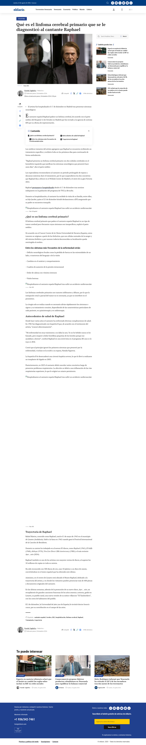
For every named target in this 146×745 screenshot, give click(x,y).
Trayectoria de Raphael (69, 139)
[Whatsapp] (131, 3)
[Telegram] (127, 3)
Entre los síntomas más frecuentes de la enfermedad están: (42, 140)
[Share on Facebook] (71, 93)
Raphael (80, 617)
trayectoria (38, 620)
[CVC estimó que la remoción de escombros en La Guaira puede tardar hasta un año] (101, 91)
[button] (108, 3)
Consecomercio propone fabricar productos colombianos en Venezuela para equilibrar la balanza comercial (71, 681)
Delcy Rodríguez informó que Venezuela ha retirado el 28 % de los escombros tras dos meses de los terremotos (112, 681)
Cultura (21, 19)
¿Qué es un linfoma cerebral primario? (42, 135)
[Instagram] (112, 3)
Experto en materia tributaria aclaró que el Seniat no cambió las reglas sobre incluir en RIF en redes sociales (33, 681)
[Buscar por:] (110, 36)
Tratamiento (30, 620)
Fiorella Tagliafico (30, 90)
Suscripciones (45, 742)
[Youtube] (123, 3)
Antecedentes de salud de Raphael (73, 135)
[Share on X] (74, 93)
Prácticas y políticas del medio (29, 742)
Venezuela (111, 84)
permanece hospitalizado (43, 187)
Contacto (55, 742)
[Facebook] (116, 3)
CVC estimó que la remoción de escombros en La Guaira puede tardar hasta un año (117, 90)
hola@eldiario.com (20, 724)
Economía (110, 57)
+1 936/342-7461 (24, 719)
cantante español (39, 617)
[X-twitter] (120, 3)
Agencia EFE (101, 687)
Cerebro (48, 617)
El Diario (61, 687)
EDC (53, 617)
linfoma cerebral (71, 617)
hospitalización (60, 617)
